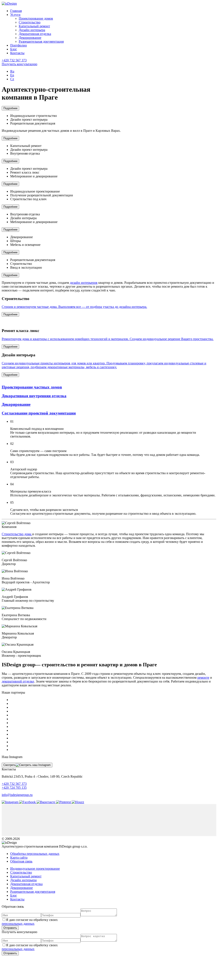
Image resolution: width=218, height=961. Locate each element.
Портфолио (18, 45)
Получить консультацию (19, 64)
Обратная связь (21, 861)
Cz (12, 79)
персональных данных (18, 923)
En (12, 75)
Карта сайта (18, 857)
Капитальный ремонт (34, 26)
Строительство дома (17, 534)
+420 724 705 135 (14, 787)
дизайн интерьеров (84, 282)
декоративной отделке (18, 681)
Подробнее (10, 108)
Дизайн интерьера (32, 30)
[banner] (9, 3)
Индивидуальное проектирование (35, 868)
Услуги (15, 14)
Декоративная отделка (35, 34)
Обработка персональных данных (34, 853)
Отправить (10, 927)
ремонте (203, 677)
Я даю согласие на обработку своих (30, 921)
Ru (12, 71)
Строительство (29, 22)
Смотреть (9, 765)
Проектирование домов (36, 18)
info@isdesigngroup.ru (17, 795)
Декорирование (30, 37)
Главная (16, 11)
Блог (13, 49)
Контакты (17, 53)
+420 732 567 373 (14, 60)
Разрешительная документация (41, 41)
